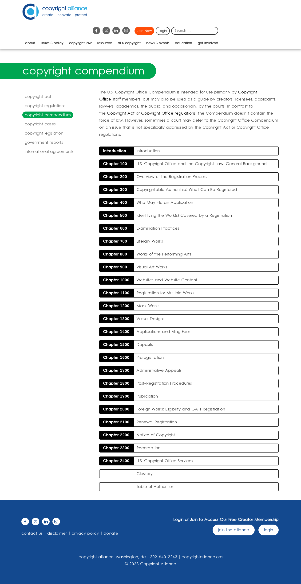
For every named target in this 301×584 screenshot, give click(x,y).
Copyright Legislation (44, 133)
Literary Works (133, 241)
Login (162, 31)
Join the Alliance (233, 530)
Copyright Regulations (45, 105)
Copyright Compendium (48, 115)
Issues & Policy (52, 43)
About (30, 43)
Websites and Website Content (150, 280)
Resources (104, 43)
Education (183, 43)
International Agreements (49, 151)
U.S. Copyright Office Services (148, 461)
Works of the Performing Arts (147, 254)
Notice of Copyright (139, 435)
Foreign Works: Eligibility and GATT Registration (164, 409)
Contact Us (32, 533)
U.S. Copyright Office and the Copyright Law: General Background (185, 163)
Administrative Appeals (142, 370)
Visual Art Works (135, 267)
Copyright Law (80, 43)
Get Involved (208, 43)
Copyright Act (38, 96)
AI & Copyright (129, 43)
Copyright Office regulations (168, 113)
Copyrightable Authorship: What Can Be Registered (170, 189)
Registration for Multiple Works (148, 293)
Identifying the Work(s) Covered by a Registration (167, 215)
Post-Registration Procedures (147, 383)
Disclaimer (57, 533)
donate (110, 533)
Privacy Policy (85, 533)
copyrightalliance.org (202, 557)
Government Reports (44, 142)
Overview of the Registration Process (155, 176)
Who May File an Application (148, 202)
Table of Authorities (155, 486)
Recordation (131, 448)
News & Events (157, 43)
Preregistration (133, 357)
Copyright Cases (40, 124)
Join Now (144, 31)
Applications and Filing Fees (146, 331)
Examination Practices (141, 228)
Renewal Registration (140, 422)
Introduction (131, 151)
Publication (130, 396)
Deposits (128, 344)
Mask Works (131, 306)
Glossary (144, 473)
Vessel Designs (133, 318)
